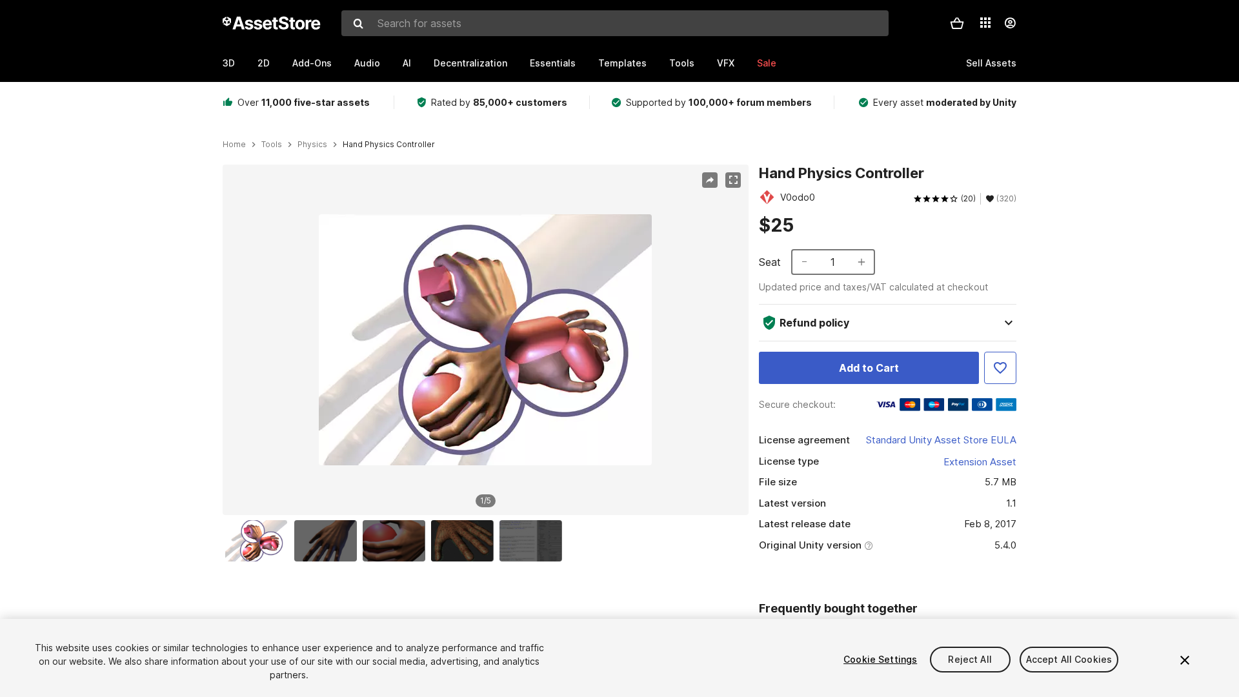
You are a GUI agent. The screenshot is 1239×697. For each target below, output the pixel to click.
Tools (681, 62)
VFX (725, 62)
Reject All (969, 659)
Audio (367, 62)
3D (229, 62)
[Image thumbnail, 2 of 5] (328, 540)
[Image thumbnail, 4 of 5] (465, 540)
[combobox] (615, 23)
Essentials (553, 62)
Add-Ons (312, 62)
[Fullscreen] (733, 180)
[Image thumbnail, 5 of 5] (533, 540)
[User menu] (1009, 23)
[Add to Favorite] (1000, 368)
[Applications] (985, 22)
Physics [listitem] (312, 144)
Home (234, 144)
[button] (957, 23)
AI (407, 62)
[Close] (1185, 660)
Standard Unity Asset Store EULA (941, 440)
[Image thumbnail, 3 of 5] (397, 540)
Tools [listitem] (271, 144)
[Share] (710, 180)
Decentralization (470, 62)
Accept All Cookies (1069, 659)
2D (263, 62)
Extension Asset (979, 462)
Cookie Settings (880, 659)
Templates (622, 62)
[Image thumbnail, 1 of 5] (259, 540)
